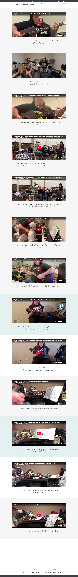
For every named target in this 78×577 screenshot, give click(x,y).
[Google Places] (61, 1)
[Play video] (38, 65)
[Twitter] (60, 1)
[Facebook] (56, 1)
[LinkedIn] (63, 1)
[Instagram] (58, 1)
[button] (25, 1)
